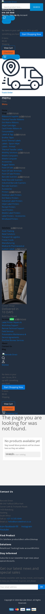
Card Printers (7, 210)
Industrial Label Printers (12, 201)
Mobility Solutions (10, 152)
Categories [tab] (7, 107)
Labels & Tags (7, 134)
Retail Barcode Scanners (12, 180)
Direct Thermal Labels (11, 140)
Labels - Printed (8, 146)
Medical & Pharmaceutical (13, 246)
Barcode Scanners (9, 176)
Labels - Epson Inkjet (11, 143)
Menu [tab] (4, 104)
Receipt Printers (8, 207)
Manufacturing (8, 243)
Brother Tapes (8, 137)
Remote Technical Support (13, 328)
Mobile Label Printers (11, 213)
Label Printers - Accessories (13, 216)
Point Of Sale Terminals (12, 170)
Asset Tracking (8, 231)
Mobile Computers (10, 155)
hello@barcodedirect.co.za (19, 521)
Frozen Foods (8, 240)
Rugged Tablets (8, 164)
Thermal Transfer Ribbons (13, 119)
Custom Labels (8, 249)
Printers (5, 192)
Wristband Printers (10, 219)
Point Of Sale (7, 167)
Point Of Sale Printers (11, 173)
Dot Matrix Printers (10, 198)
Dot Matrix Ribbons (10, 122)
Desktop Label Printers (11, 195)
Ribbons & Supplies (10, 116)
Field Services (8, 331)
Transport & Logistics (11, 237)
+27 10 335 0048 (14, 518)
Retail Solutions (8, 234)
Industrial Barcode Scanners (14, 183)
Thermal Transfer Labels (12, 149)
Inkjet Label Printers (10, 204)
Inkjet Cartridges (9, 125)
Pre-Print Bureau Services (13, 340)
